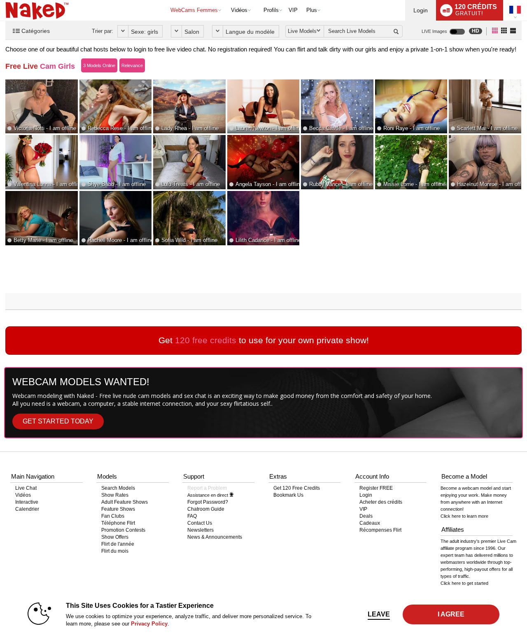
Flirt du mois (114, 551)
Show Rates (114, 495)
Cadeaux (369, 523)
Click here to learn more (464, 516)
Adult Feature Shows (124, 502)
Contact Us (199, 523)
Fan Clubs (112, 516)
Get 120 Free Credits (296, 488)
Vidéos (239, 10)
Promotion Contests (123, 530)
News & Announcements (214, 537)
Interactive (26, 502)
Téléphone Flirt (118, 523)
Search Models (118, 488)
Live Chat (26, 488)
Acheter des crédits (380, 502)
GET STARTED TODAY (58, 421)
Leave (379, 614)
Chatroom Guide (205, 509)
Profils (271, 10)
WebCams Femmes (194, 10)
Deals (366, 516)
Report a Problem (207, 488)
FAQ (192, 516)
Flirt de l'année (117, 544)
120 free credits (205, 340)
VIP (293, 10)
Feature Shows (118, 509)
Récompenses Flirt (380, 530)
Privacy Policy (149, 624)
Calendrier (27, 509)
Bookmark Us (288, 495)
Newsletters (200, 530)
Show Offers (114, 537)
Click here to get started (464, 583)
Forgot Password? (207, 502)
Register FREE (376, 488)
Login (420, 10)
